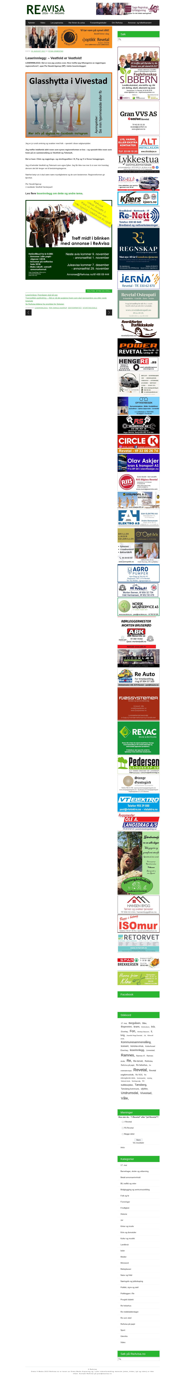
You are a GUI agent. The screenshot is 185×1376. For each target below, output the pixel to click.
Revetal (140, 1070)
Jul (145, 1035)
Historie (124, 1214)
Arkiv (123, 1147)
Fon (132, 1031)
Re (129, 1060)
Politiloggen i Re (127, 1293)
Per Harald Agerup (58, 308)
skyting (149, 1078)
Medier (123, 1257)
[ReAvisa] (45, 14)
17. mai (124, 1023)
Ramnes (127, 1055)
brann (136, 1026)
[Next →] (109, 312)
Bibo (144, 1023)
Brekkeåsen (145, 1027)
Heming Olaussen (143, 1031)
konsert (125, 1046)
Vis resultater (138, 1143)
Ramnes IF (140, 1056)
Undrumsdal (129, 1093)
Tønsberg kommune (130, 1089)
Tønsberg (140, 1084)
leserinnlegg (41, 308)
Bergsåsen (134, 1023)
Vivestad (145, 1093)
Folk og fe (125, 1196)
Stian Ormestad (55, 51)
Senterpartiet (75, 308)
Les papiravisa (57, 23)
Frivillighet (125, 1208)
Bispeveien (126, 1027)
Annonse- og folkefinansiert (139, 23)
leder (123, 1251)
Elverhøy (124, 1032)
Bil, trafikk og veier (128, 1183)
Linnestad (150, 1050)
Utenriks (124, 1336)
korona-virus (137, 1046)
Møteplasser (126, 1269)
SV (143, 1081)
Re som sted (126, 1318)
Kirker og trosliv (127, 1226)
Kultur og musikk (128, 1238)
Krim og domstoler (128, 1232)
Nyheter (31, 23)
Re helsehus (141, 1065)
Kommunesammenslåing (136, 1042)
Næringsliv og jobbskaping (132, 1281)
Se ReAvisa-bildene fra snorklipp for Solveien (44, 304)
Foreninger (125, 1202)
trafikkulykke (127, 1085)
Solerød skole (125, 1081)
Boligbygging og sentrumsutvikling (135, 1189)
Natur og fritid (126, 1275)
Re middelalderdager (130, 1312)
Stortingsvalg (90, 308)
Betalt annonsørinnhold (130, 1177)
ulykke (144, 1088)
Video (42, 23)
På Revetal (129, 1128)
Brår (153, 1027)
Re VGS (138, 1075)
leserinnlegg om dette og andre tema (59, 193)
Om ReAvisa (117, 23)
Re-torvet (138, 1061)
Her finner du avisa (77, 23)
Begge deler (129, 1134)
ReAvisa (148, 1061)
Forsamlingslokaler (98, 23)
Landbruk (125, 1244)
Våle (124, 1098)
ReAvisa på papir (127, 1065)
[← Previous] (28, 312)
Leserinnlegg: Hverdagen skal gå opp (41, 295)
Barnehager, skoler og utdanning (135, 1171)
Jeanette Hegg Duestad (134, 1035)
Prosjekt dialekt (127, 1299)
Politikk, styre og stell (99, 291)
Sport (123, 1330)
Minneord (125, 1263)
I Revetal (128, 1122)
